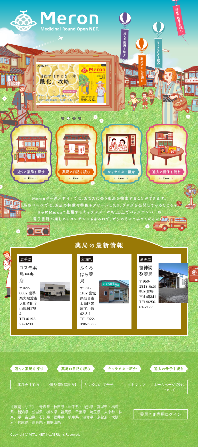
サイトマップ (134, 385)
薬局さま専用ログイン (160, 414)
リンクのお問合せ (99, 385)
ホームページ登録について (170, 387)
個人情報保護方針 (63, 385)
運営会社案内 (28, 385)
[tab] (62, 118)
